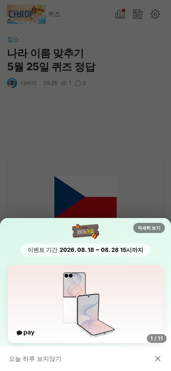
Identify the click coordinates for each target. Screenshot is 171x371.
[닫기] (157, 358)
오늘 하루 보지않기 (35, 358)
